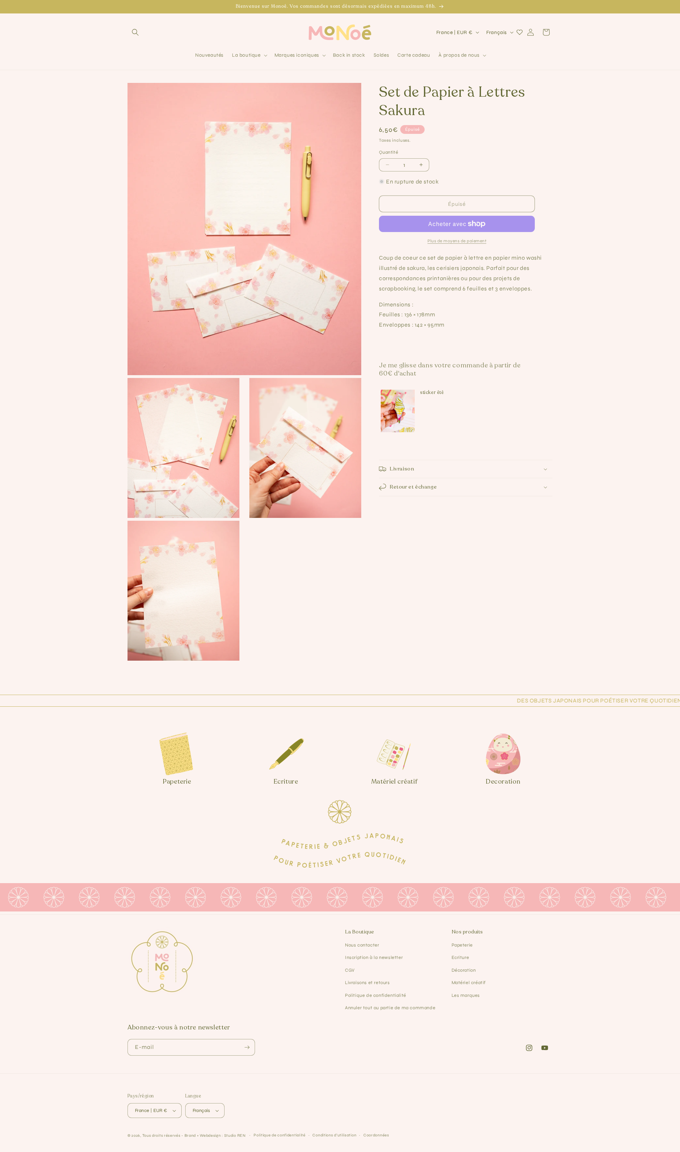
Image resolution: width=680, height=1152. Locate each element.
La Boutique (359, 931)
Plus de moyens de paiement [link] (456, 240)
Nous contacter (362, 945)
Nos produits (467, 931)
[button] (135, 32)
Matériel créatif (469, 983)
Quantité (388, 152)
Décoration (464, 970)
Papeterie (462, 945)
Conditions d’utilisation (334, 1135)
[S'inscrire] (247, 1047)
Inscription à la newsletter (374, 957)
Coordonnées (376, 1135)
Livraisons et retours (367, 983)
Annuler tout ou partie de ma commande (390, 1008)
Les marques (466, 995)
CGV (350, 970)
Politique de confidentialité (375, 995)
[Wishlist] (519, 32)
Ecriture (460, 957)
